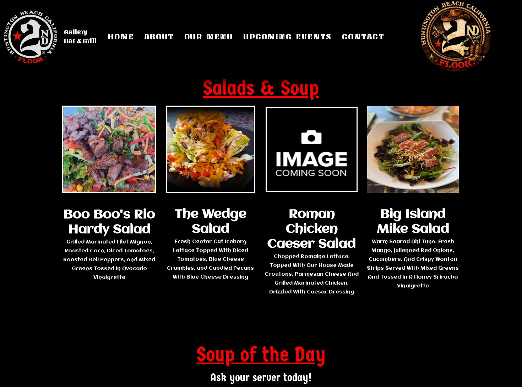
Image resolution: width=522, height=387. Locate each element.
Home (121, 36)
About (159, 36)
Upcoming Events (287, 36)
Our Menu (208, 36)
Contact (363, 36)
